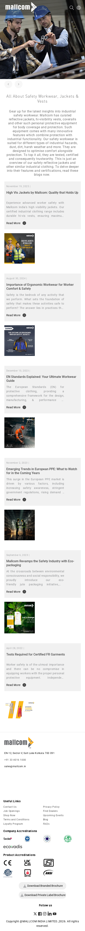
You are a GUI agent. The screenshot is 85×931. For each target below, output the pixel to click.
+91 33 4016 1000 (15, 759)
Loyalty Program (13, 824)
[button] (78, 7)
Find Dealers (50, 811)
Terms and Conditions (16, 819)
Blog (45, 819)
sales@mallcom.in (15, 766)
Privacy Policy (51, 807)
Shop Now (9, 815)
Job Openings (11, 811)
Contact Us (9, 807)
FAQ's (46, 824)
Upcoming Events (53, 815)
